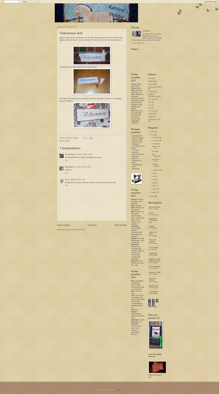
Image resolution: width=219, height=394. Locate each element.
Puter (150, 108)
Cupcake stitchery (155, 165)
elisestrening (153, 286)
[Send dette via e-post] (84, 138)
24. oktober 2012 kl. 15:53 (83, 154)
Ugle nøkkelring (156, 155)
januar (154, 192)
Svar (66, 160)
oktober (155, 144)
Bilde (67, 141)
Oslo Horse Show (155, 160)
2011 (152, 196)
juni (153, 176)
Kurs (149, 105)
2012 (152, 135)
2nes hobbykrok (154, 207)
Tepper (150, 117)
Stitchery (151, 111)
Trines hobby (69, 154)
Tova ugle (155, 151)
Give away (151, 99)
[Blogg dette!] (86, 138)
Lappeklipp (153, 219)
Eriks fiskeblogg (154, 266)
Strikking (151, 114)
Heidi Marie (69, 167)
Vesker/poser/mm (154, 119)
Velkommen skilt (156, 147)
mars (154, 186)
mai (153, 179)
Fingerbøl (151, 92)
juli (153, 173)
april (154, 183)
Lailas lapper (153, 291)
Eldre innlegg (121, 225)
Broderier (151, 81)
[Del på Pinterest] (92, 138)
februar (154, 189)
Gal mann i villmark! (153, 279)
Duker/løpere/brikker (155, 87)
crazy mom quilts (153, 233)
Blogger (118, 389)
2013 (152, 132)
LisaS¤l (151, 213)
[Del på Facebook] (90, 138)
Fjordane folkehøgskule (153, 95)
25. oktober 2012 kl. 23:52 (76, 179)
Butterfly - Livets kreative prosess (154, 260)
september (156, 170)
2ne (66, 179)
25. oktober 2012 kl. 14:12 (82, 167)
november (155, 140)
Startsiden (92, 225)
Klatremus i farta (154, 272)
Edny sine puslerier (152, 240)
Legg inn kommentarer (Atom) (75, 229)
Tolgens (151, 226)
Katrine (147, 31)
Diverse (150, 84)
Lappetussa (153, 253)
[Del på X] (88, 138)
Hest (149, 102)
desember (155, 137)
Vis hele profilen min (138, 43)
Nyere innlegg (63, 225)
